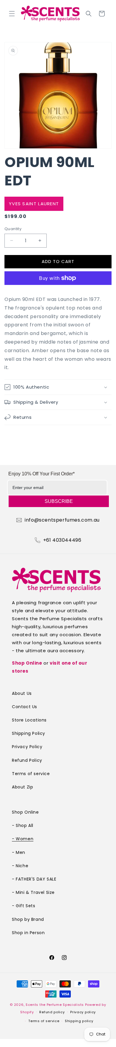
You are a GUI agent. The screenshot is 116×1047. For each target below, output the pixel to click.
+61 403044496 (62, 540)
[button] (11, 13)
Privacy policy (83, 1012)
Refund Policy (27, 760)
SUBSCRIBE (59, 501)
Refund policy (52, 1012)
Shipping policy (79, 1021)
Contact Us (24, 707)
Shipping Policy (28, 733)
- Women (22, 839)
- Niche (20, 866)
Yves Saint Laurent (34, 204)
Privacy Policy (27, 747)
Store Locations (29, 720)
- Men (18, 852)
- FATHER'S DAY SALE (34, 879)
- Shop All (22, 825)
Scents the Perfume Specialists (55, 1004)
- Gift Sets (23, 906)
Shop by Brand (28, 919)
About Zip (22, 787)
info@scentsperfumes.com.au (62, 520)
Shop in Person (28, 933)
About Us (22, 693)
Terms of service (31, 774)
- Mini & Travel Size (33, 892)
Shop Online (27, 663)
